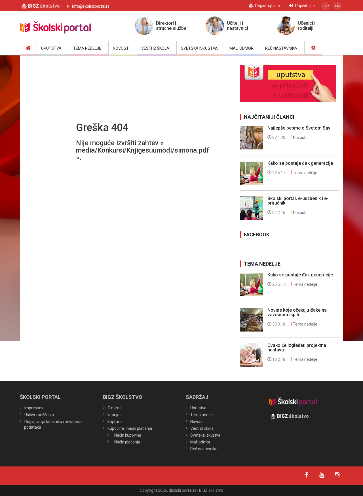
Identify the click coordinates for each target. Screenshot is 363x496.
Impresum (33, 408)
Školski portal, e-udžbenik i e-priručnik (297, 201)
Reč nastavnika (204, 449)
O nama (114, 408)
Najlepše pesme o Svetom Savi (299, 128)
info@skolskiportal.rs (90, 6)
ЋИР (325, 6)
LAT (337, 6)
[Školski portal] (71, 27)
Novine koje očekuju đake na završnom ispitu (297, 312)
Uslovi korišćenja (39, 414)
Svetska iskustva (205, 435)
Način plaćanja (127, 442)
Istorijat (114, 414)
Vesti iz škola (202, 428)
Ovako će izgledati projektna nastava (296, 348)
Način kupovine (127, 435)
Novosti (299, 137)
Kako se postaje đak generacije (300, 163)
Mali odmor (200, 442)
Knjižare (114, 421)
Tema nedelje (305, 172)
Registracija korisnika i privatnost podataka (53, 424)
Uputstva (198, 408)
